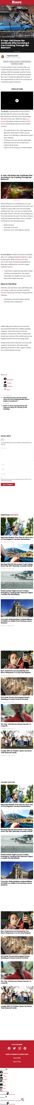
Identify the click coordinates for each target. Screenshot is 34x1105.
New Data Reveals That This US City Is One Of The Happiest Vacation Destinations (17, 538)
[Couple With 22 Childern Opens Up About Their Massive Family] (17, 740)
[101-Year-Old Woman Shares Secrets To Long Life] (17, 713)
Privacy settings (17, 1065)
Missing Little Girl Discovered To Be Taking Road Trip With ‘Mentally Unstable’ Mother (17, 565)
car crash (17, 61)
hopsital (20, 63)
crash (15, 211)
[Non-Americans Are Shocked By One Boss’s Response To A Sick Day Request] (17, 660)
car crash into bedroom (25, 61)
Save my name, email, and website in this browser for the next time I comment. (16, 480)
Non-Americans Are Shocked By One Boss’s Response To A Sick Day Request (16, 672)
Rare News (14, 515)
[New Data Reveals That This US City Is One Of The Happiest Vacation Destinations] (17, 526)
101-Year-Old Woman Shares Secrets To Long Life (16, 725)
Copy (18, 1100)
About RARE (17, 1058)
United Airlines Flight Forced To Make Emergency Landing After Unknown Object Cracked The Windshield (17, 593)
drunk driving (14, 63)
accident (11, 61)
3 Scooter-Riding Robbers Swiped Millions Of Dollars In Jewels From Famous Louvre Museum (16, 621)
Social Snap (12, 1094)
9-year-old (6, 61)
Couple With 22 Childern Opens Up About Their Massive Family (16, 752)
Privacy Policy (17, 1061)
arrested (3, 293)
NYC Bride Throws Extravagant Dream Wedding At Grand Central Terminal (15, 698)
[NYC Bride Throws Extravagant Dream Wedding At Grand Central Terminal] (17, 686)
